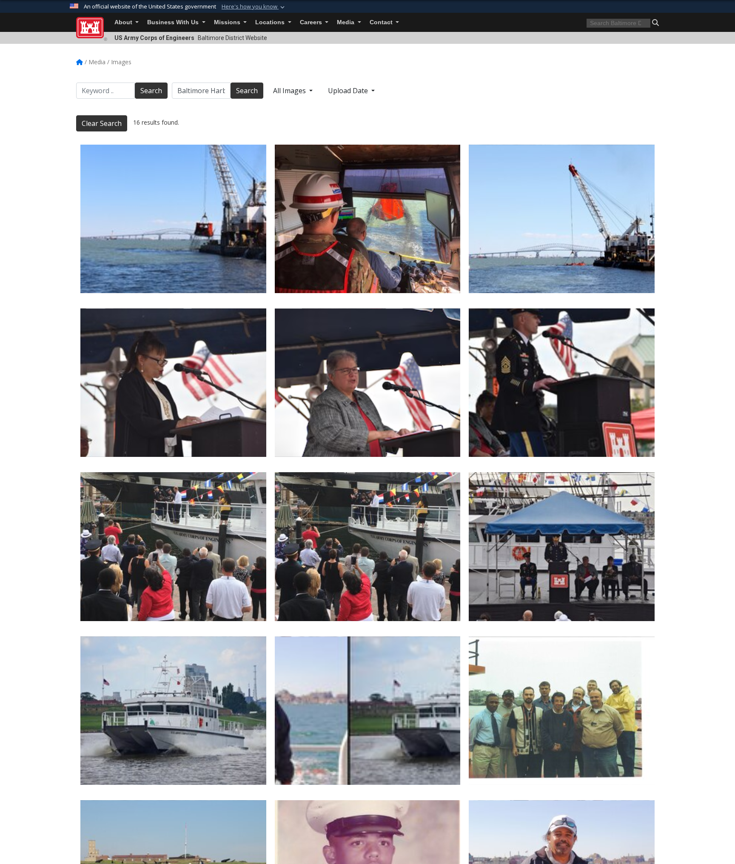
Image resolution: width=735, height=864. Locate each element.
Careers (312, 22)
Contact (382, 22)
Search (151, 90)
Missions (228, 22)
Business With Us (173, 22)
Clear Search (102, 123)
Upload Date (349, 90)
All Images (290, 90)
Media (346, 22)
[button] (254, 7)
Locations (270, 22)
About (124, 22)
